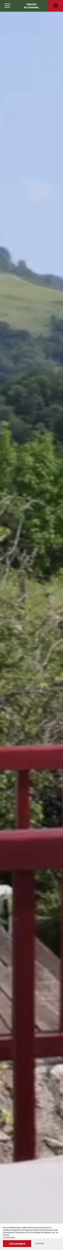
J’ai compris (17, 1243)
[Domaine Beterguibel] (31, 6)
